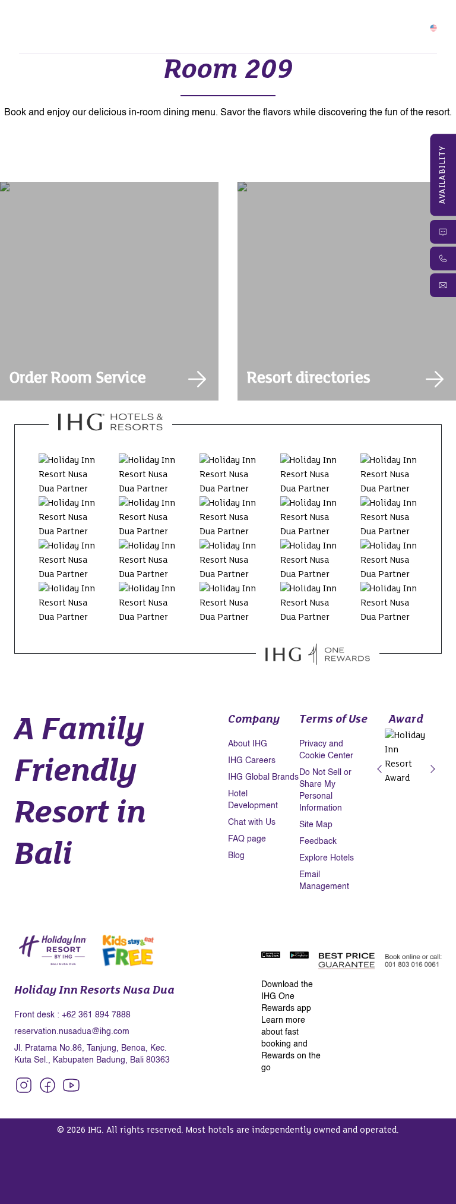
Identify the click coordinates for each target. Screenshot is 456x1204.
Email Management (324, 881)
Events (300, 19)
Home (59, 19)
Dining (180, 19)
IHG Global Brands (263, 777)
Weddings (67, 34)
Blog (236, 856)
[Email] (443, 285)
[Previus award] (379, 770)
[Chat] (443, 232)
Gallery (112, 34)
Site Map (315, 825)
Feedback (318, 841)
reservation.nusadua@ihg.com (71, 1032)
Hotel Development (253, 800)
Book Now (394, 27)
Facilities (137, 19)
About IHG (247, 744)
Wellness (222, 19)
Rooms (95, 19)
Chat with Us (252, 822)
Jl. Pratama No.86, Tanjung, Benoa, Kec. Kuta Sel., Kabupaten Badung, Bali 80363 (92, 1054)
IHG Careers (252, 761)
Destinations (164, 34)
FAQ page (247, 839)
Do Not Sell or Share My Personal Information (325, 790)
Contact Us (293, 34)
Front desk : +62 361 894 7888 (72, 1015)
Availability (443, 175)
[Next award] (433, 770)
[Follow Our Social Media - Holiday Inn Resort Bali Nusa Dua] (23, 1085)
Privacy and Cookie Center (326, 750)
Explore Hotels (326, 858)
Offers (262, 19)
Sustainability (230, 34)
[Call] (443, 258)
